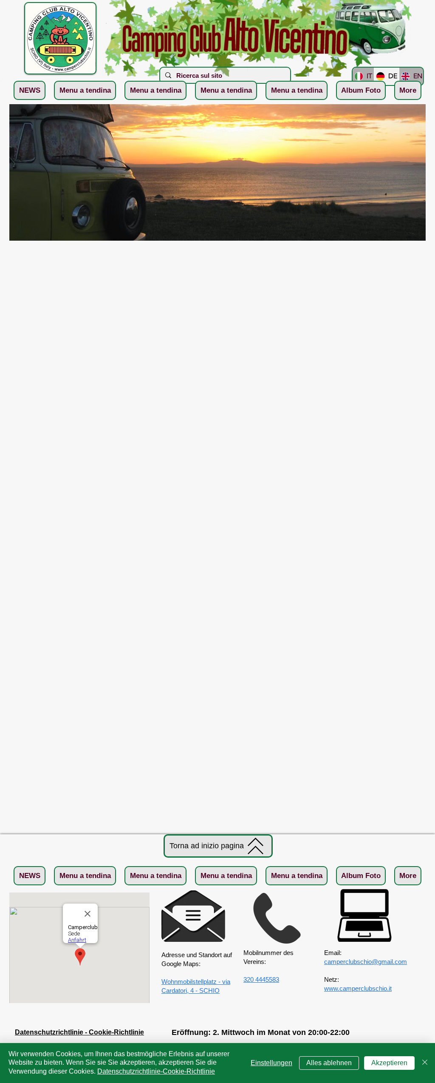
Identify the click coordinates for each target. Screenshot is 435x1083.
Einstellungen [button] (271, 1062)
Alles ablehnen (329, 1062)
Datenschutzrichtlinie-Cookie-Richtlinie (156, 1071)
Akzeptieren (389, 1062)
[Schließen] (425, 1063)
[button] (85, 90)
